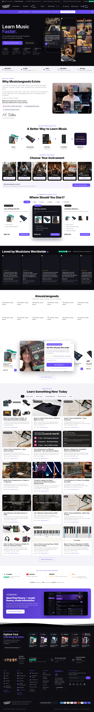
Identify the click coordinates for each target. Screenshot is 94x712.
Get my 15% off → (59, 365)
